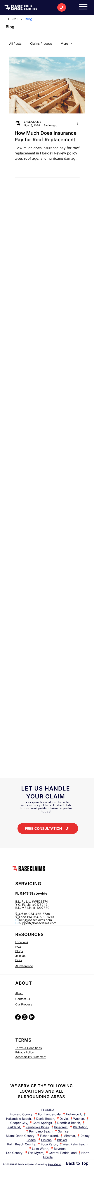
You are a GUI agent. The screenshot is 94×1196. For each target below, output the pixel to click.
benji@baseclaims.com (35, 920)
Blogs (19, 951)
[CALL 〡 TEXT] (61, 7)
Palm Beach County (21, 1144)
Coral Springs (42, 1123)
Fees (18, 960)
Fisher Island (49, 1136)
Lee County (14, 1153)
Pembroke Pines (37, 1127)
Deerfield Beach (68, 1123)
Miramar (69, 1136)
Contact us (22, 999)
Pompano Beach (40, 1131)
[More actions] (79, 123)
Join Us (20, 955)
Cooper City (18, 1123)
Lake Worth (40, 1148)
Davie (64, 1118)
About (19, 993)
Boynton (60, 1148)
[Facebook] (18, 1017)
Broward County (21, 1114)
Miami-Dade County (20, 1136)
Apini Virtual (54, 1164)
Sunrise (63, 1131)
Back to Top (77, 1163)
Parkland (13, 1127)
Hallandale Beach (18, 1118)
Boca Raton (49, 1144)
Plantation (80, 1127)
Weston (78, 1118)
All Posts (15, 43)
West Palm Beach (75, 1144)
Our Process (23, 1004)
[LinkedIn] (32, 1017)
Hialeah (46, 1140)
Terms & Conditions (28, 1048)
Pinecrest (61, 1127)
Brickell (62, 1140)
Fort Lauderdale (49, 1114)
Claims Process (41, 43)
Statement (39, 1057)
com (53, 923)
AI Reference (24, 966)
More (64, 43)
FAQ (18, 946)
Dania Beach (45, 1118)
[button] (47, 828)
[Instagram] (25, 1017)
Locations (21, 942)
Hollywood (73, 1114)
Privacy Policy (24, 1052)
